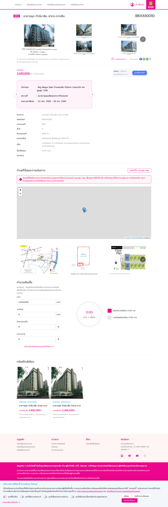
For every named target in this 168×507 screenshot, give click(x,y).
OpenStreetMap (137, 238)
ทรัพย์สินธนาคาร (77, 4)
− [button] (20, 193)
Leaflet (127, 238)
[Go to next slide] (143, 39)
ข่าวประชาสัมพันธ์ (58, 443)
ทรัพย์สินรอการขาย (34, 4)
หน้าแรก (18, 4)
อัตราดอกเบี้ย (22, 321)
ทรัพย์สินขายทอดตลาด (56, 4)
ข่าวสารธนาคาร (57, 450)
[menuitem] (18, 5)
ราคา (18, 297)
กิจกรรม (54, 447)
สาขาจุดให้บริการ (127, 443)
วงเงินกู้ (20, 309)
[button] (89, 5)
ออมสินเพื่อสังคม (93, 443)
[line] (143, 59)
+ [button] (20, 190)
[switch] (5, 497)
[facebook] (140, 59)
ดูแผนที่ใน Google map (139, 170)
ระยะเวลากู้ (21, 334)
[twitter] (147, 59)
